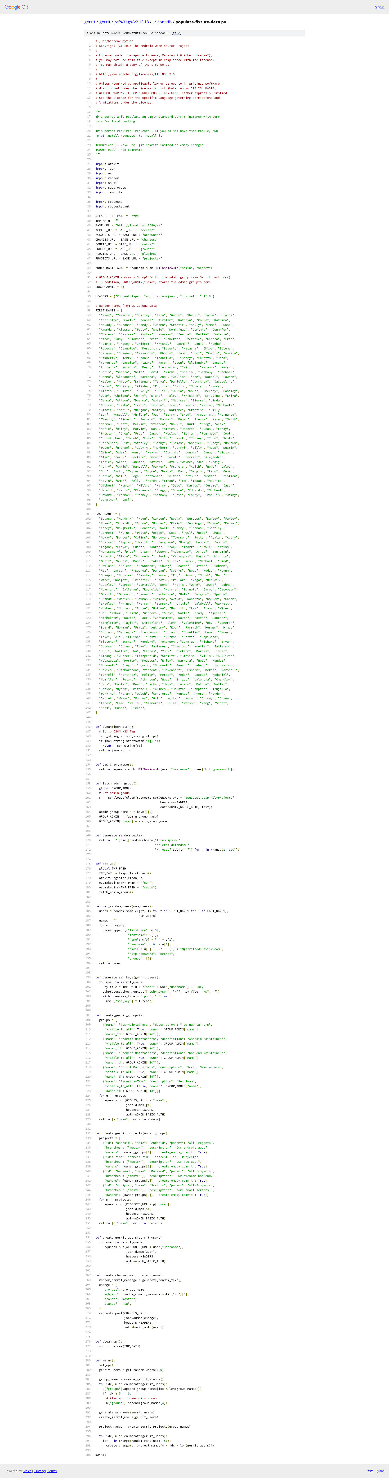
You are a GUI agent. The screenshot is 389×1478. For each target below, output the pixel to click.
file (176, 33)
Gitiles (27, 1471)
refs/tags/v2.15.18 (131, 22)
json (380, 1471)
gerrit (89, 22)
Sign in (379, 7)
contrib (164, 22)
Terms (52, 1471)
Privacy (39, 1471)
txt (370, 1471)
